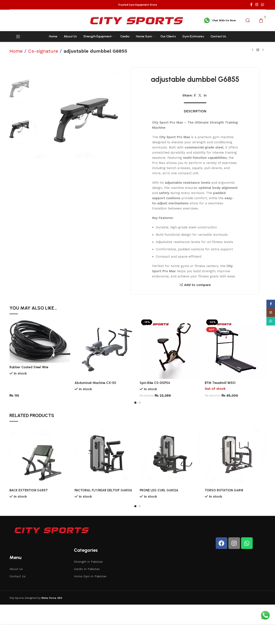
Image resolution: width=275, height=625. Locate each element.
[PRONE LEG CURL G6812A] (170, 455)
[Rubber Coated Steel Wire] (39, 340)
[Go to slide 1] (135, 403)
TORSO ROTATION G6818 (224, 490)
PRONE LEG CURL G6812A (159, 490)
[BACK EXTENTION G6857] (39, 455)
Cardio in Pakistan (87, 569)
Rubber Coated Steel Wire (28, 367)
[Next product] (263, 50)
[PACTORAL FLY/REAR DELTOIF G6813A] (105, 455)
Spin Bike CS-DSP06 (155, 383)
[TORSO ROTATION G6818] (235, 455)
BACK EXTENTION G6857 (28, 490)
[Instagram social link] (257, 4)
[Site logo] (137, 20)
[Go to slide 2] (140, 403)
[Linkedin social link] (205, 95)
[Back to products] (257, 50)
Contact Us (17, 576)
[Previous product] (252, 50)
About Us (16, 569)
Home (16, 51)
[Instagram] (234, 543)
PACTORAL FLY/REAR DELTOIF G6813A (103, 490)
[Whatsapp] (247, 543)
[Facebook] (221, 543)
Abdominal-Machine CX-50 (95, 383)
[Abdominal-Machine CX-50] (105, 348)
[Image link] (52, 530)
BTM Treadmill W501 (220, 383)
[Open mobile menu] (18, 36)
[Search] (247, 20)
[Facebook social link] (251, 4)
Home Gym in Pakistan (90, 576)
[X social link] (200, 95)
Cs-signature (43, 51)
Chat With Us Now (224, 20)
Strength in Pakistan (88, 561)
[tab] (195, 109)
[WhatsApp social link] (263, 4)
